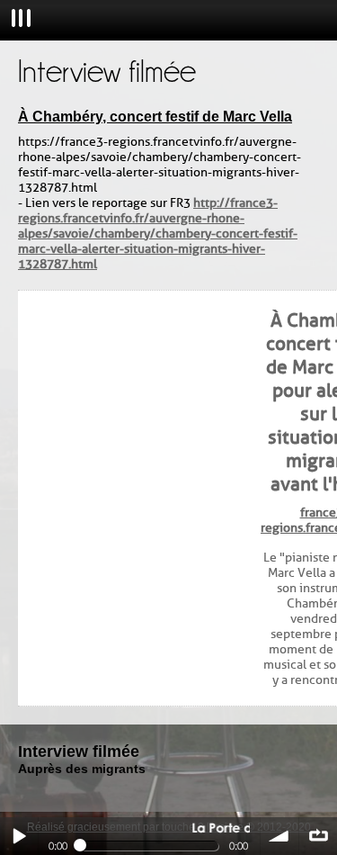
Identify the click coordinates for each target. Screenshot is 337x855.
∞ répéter (318, 836)
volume (279, 836)
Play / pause (19, 836)
